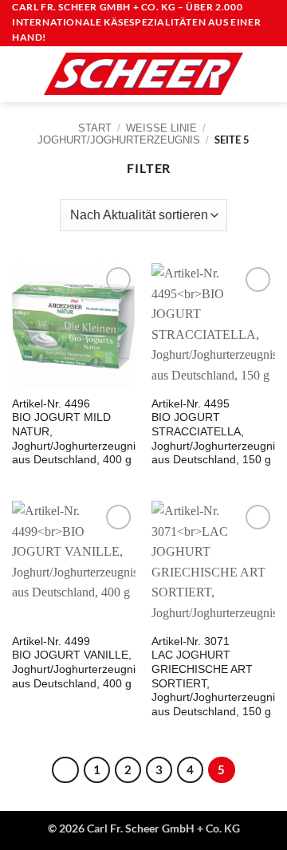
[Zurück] (65, 770)
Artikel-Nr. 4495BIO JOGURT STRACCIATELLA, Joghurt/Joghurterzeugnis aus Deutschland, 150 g (216, 432)
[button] (21, 73)
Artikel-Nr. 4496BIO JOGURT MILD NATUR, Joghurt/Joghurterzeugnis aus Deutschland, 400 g (76, 432)
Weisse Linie (161, 128)
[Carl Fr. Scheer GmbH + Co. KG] (143, 73)
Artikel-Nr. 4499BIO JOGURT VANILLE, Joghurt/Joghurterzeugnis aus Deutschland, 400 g (76, 663)
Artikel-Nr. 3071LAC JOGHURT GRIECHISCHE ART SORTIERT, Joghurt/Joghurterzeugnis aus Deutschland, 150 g (216, 677)
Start (95, 128)
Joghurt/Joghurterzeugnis (118, 140)
